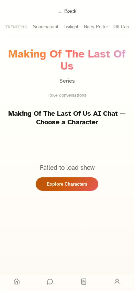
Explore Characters (67, 184)
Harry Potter (96, 26)
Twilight (71, 26)
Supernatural (45, 26)
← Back (67, 11)
